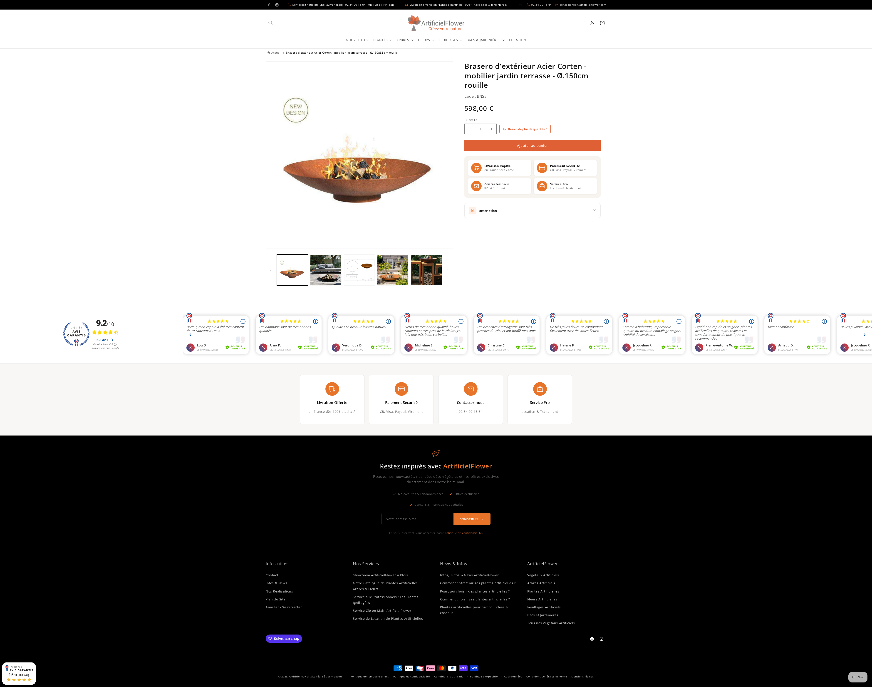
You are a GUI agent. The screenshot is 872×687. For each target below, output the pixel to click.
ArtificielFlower (542, 563)
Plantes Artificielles (543, 591)
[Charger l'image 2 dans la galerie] (325, 270)
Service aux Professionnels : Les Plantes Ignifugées (386, 600)
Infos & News (276, 583)
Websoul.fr (338, 676)
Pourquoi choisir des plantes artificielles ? (475, 591)
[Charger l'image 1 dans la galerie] (292, 270)
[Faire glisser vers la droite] (448, 270)
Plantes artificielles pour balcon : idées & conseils (474, 610)
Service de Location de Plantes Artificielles (388, 618)
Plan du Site (275, 599)
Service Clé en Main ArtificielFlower (382, 610)
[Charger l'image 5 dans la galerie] (426, 270)
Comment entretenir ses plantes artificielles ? (478, 583)
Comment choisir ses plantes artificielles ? (475, 599)
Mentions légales (582, 676)
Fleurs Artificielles (542, 599)
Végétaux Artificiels (543, 575)
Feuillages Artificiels (544, 607)
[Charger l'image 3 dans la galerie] (359, 270)
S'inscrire (469, 519)
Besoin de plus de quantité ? (527, 129)
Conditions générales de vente (546, 676)
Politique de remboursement (369, 676)
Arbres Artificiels (541, 583)
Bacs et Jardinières (542, 615)
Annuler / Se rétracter (284, 607)
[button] (271, 23)
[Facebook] (269, 5)
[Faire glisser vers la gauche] (271, 270)
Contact (272, 575)
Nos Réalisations (279, 591)
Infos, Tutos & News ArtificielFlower (469, 575)
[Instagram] (277, 5)
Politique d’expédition (485, 676)
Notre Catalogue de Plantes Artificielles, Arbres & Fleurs (386, 586)
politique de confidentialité (463, 533)
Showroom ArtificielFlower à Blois (380, 575)
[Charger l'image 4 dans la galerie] (392, 270)
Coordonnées (513, 676)
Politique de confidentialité (411, 676)
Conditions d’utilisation (450, 676)
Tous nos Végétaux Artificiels (551, 623)
